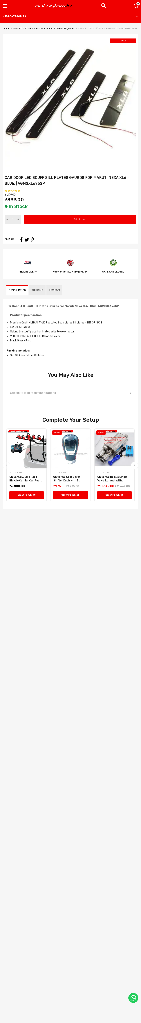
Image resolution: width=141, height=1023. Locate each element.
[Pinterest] (32, 239)
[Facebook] (21, 239)
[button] (13, 191)
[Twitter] (27, 239)
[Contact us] (133, 998)
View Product (26, 495)
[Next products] (131, 393)
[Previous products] (10, 393)
